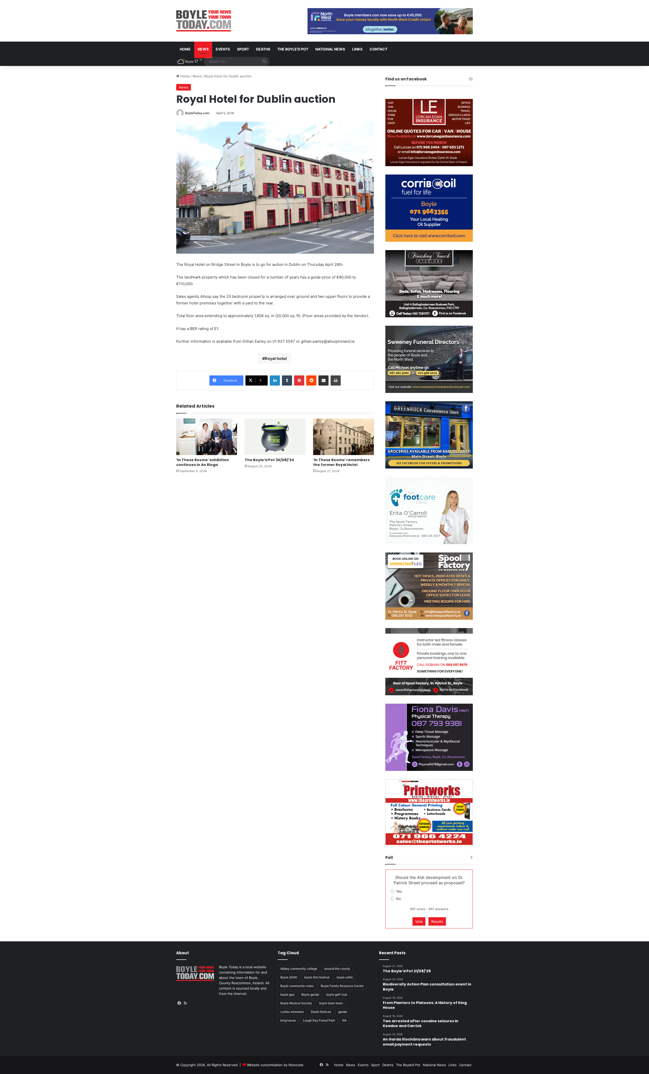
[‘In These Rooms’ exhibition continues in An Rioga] (206, 437)
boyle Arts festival (317, 977)
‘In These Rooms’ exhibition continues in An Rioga (202, 462)
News (203, 49)
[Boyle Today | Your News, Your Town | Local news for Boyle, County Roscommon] (203, 20)
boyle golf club (336, 994)
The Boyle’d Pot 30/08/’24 (269, 459)
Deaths (263, 49)
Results (437, 921)
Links (357, 49)
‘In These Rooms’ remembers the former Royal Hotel (341, 462)
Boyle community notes (297, 986)
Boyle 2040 (288, 977)
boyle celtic (345, 977)
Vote (419, 921)
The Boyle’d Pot (292, 49)
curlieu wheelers (292, 1012)
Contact (378, 49)
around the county (337, 969)
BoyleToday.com (197, 113)
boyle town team (331, 1003)
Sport (243, 49)
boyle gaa (287, 994)
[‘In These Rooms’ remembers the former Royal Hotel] (343, 437)
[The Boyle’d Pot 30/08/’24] (275, 437)
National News (330, 49)
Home (185, 49)
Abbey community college (298, 969)
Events (223, 49)
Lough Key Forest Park (319, 1020)
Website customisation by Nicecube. (275, 1065)
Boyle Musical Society (296, 1003)
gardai (342, 1012)
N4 (344, 1020)
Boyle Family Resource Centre (342, 986)
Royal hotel (276, 358)
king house (288, 1020)
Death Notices (321, 1012)
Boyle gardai (310, 994)
